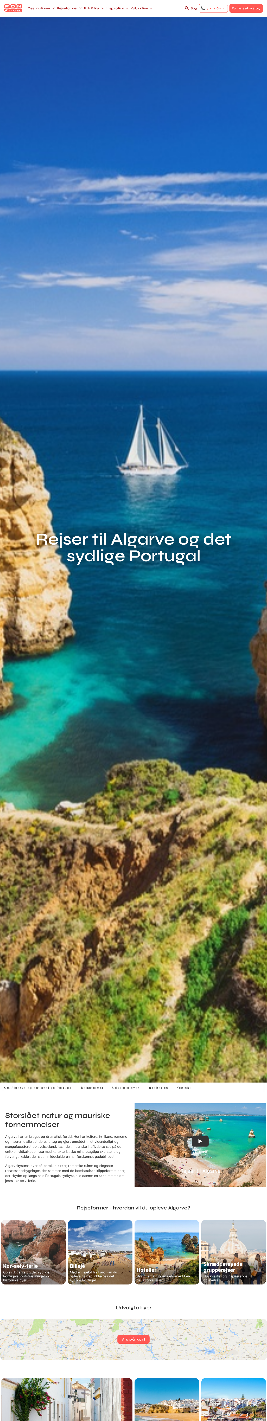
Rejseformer (92, 1087)
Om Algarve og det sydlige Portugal (38, 1087)
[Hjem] (13, 8)
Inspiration (158, 1087)
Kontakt (184, 1087)
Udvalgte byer (125, 1087)
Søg (194, 8)
